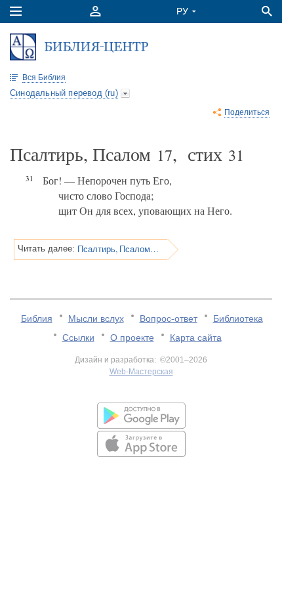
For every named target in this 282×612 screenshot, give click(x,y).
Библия (36, 318)
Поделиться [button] (247, 112)
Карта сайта (196, 337)
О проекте (132, 337)
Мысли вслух (96, 318)
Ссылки (78, 337)
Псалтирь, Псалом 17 (118, 249)
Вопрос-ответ (168, 318)
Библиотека (238, 318)
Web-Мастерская (141, 371)
